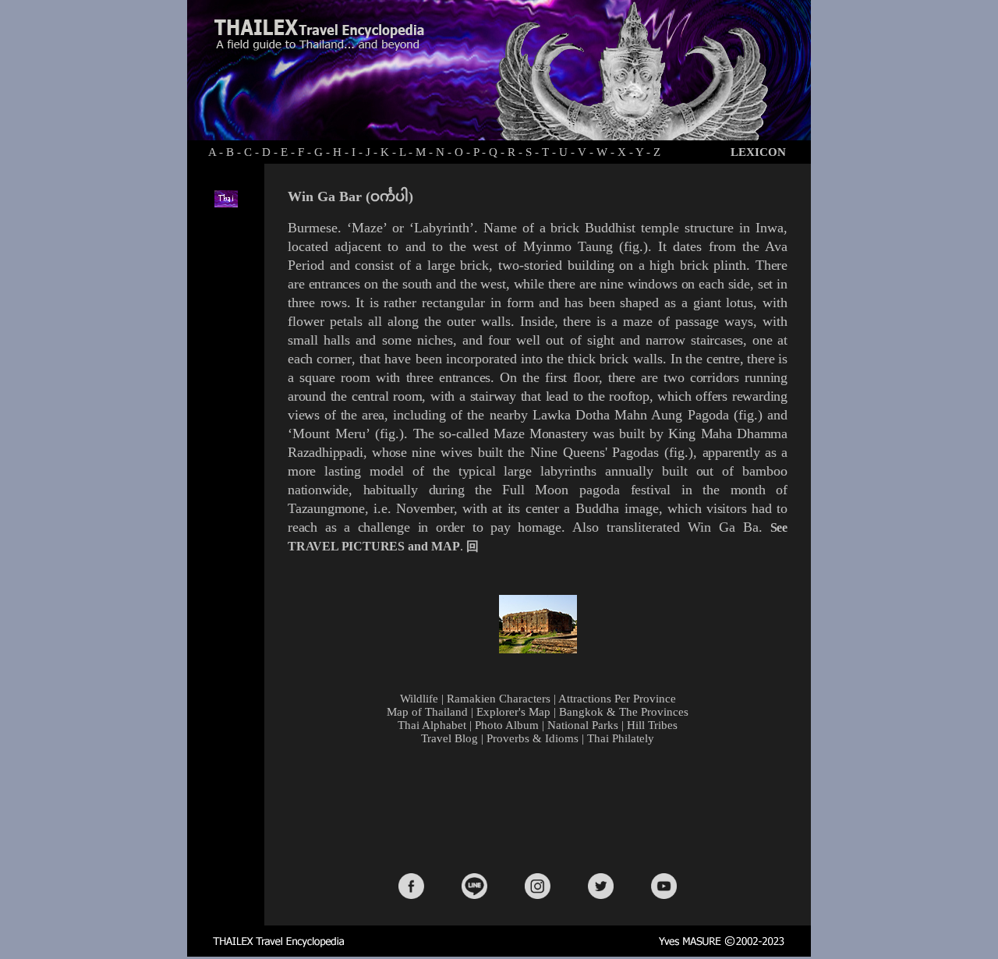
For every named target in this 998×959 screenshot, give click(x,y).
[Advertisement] (541, 807)
